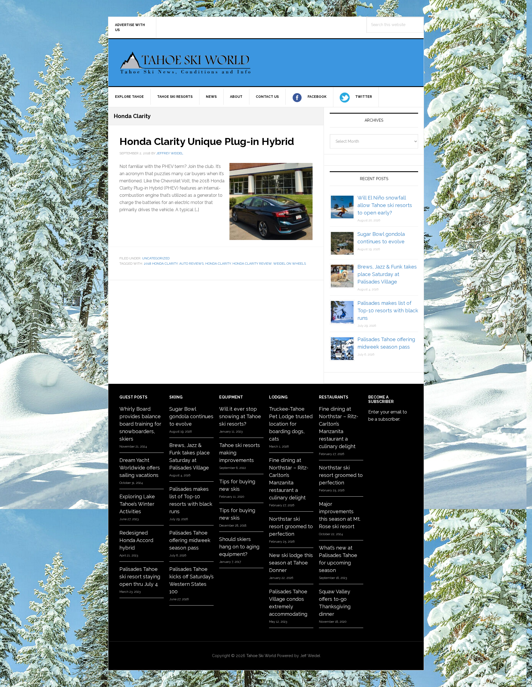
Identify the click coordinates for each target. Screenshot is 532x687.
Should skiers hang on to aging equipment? (239, 546)
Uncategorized (156, 258)
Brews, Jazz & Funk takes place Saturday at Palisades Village (387, 274)
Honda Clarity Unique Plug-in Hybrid (206, 141)
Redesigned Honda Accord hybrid (136, 540)
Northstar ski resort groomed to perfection (291, 526)
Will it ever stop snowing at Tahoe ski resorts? (240, 416)
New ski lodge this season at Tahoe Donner (291, 562)
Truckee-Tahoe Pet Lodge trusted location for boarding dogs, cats (291, 424)
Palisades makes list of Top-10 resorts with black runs (387, 310)
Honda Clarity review (252, 263)
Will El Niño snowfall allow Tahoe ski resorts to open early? (384, 205)
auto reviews (191, 263)
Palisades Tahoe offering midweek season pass (189, 540)
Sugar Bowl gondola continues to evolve (191, 416)
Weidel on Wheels (289, 263)
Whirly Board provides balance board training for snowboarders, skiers (140, 424)
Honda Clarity (218, 263)
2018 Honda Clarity (161, 263)
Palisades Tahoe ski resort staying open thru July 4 (139, 576)
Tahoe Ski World (185, 62)
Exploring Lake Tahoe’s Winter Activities (137, 504)
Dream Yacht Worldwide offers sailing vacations (139, 467)
